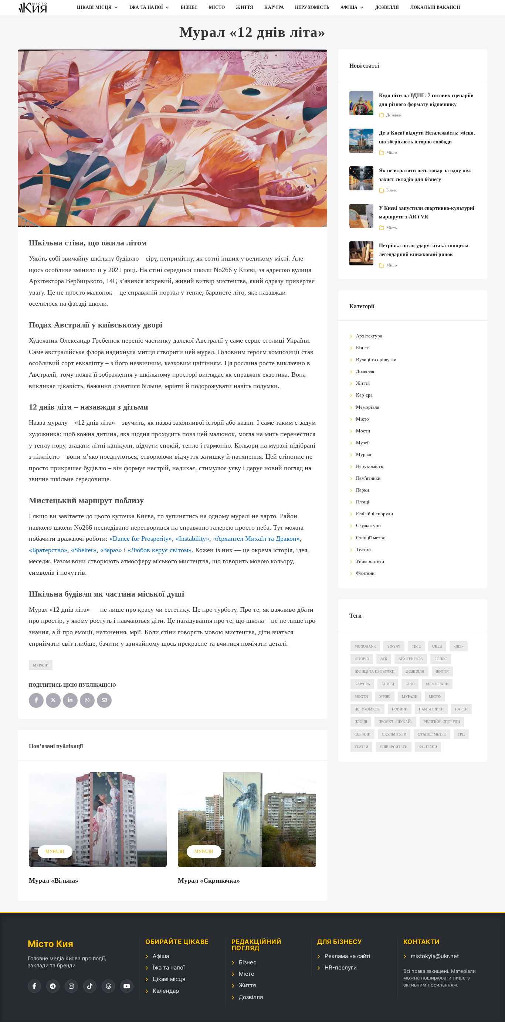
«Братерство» (48, 550)
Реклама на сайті (347, 956)
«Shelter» (83, 550)
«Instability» (192, 538)
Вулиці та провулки (376, 359)
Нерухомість (312, 7)
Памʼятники (368, 478)
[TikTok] (89, 986)
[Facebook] (34, 986)
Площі (362, 502)
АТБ (383, 659)
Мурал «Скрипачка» (209, 880)
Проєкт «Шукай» (395, 722)
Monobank (365, 646)
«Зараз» (111, 550)
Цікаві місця (94, 7)
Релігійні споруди (374, 513)
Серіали (362, 734)
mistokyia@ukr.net (435, 956)
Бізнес (189, 7)
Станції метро (371, 537)
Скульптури (368, 525)
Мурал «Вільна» (53, 880)
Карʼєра (274, 7)
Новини (399, 709)
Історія (362, 659)
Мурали (40, 665)
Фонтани (365, 573)
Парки (362, 490)
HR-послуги (341, 967)
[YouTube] (126, 986)
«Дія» (459, 646)
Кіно (410, 684)
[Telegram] (53, 986)
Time (416, 646)
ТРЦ (461, 734)
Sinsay (393, 646)
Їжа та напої (169, 967)
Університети (370, 561)
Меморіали (367, 407)
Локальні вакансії (435, 7)
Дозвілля (387, 7)
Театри (363, 549)
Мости (363, 431)
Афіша (348, 7)
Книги (388, 684)
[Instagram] (71, 986)
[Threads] (108, 986)
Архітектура (369, 336)
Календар (166, 990)
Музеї (362, 442)
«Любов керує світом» (160, 550)
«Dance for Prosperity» (140, 538)
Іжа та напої (146, 7)
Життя (244, 7)
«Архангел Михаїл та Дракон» (256, 538)
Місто (217, 7)
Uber (437, 646)
